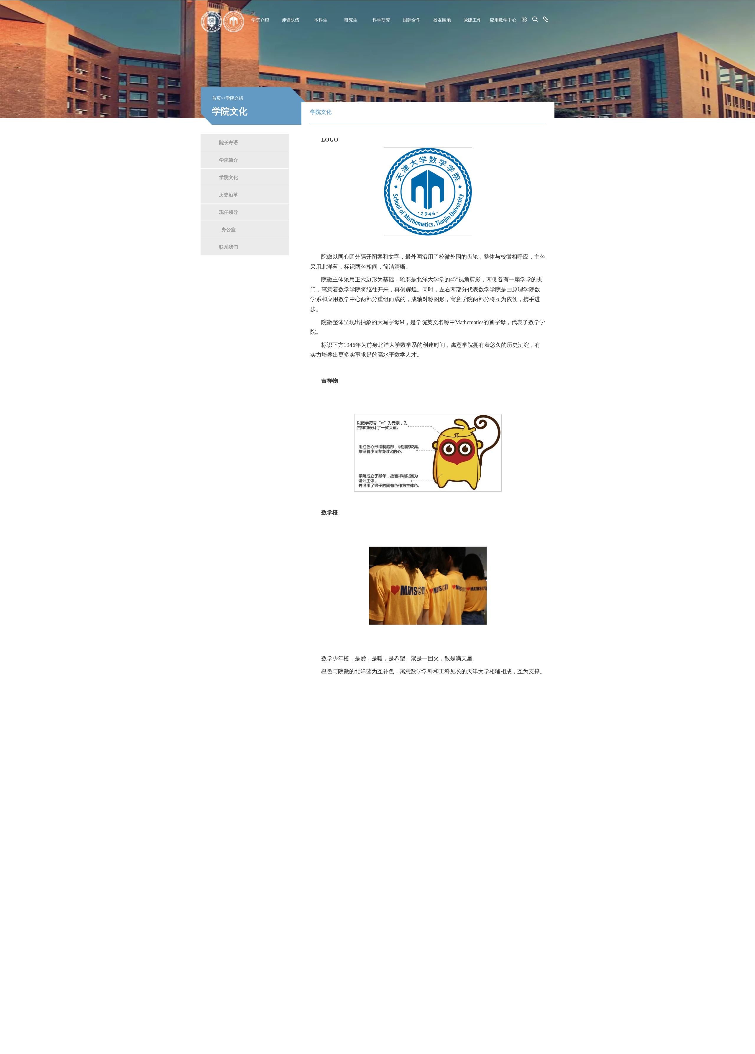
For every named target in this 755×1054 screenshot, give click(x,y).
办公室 (228, 229)
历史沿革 (228, 194)
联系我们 (228, 246)
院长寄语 (228, 142)
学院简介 (228, 159)
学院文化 (228, 177)
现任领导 (228, 212)
